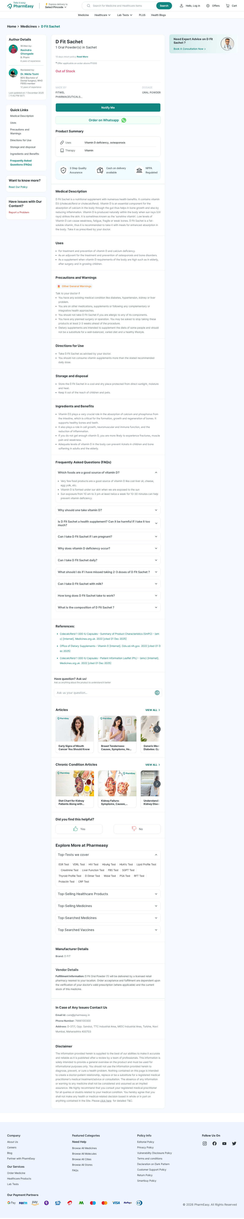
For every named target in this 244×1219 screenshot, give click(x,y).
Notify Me (108, 107)
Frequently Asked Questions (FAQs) (21, 162)
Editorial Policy (145, 1141)
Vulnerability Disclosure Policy (154, 1152)
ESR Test (64, 864)
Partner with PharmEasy (21, 1158)
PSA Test (125, 875)
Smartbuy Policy (146, 1180)
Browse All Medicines (84, 1148)
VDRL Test (79, 864)
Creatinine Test (69, 870)
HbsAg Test (109, 864)
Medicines (29, 26)
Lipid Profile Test (146, 864)
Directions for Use (20, 140)
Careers (11, 1147)
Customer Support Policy (151, 1169)
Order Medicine (16, 1172)
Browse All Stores (82, 1164)
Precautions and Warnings (19, 131)
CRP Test (83, 881)
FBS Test (113, 870)
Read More (82, 56)
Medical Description (22, 115)
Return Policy (145, 1175)
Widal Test (110, 875)
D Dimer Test (92, 875)
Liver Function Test (93, 870)
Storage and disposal (22, 146)
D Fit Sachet (50, 26)
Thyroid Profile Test (70, 875)
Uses (13, 122)
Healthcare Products (19, 1178)
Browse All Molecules (84, 1153)
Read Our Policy (18, 186)
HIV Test (93, 864)
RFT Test (139, 875)
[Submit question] (157, 692)
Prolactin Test (66, 881)
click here (105, 1100)
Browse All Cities (81, 1159)
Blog (9, 1152)
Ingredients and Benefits (24, 153)
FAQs (75, 1170)
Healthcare (100, 14)
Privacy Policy (145, 1147)
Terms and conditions (149, 1158)
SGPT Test (128, 870)
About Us (12, 1141)
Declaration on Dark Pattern (153, 1164)
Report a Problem (19, 212)
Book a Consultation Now (188, 48)
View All (151, 709)
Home (11, 26)
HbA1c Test (126, 864)
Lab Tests (123, 14)
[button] (127, 5)
